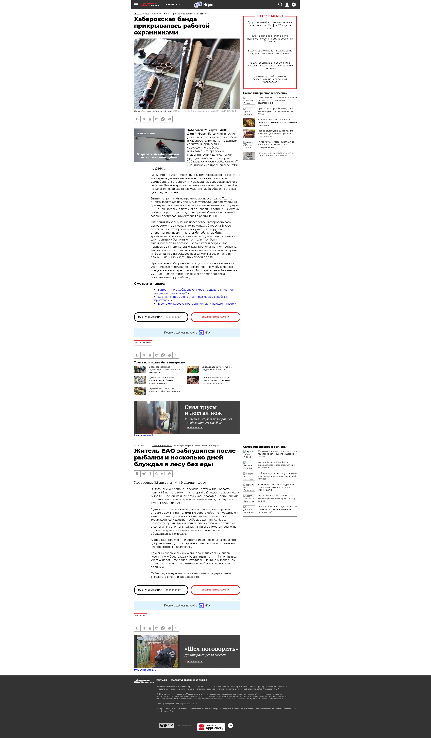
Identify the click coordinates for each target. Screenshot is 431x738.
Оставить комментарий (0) (215, 317)
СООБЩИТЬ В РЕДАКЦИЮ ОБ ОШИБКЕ (189, 680)
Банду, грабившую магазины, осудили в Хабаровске (217, 368)
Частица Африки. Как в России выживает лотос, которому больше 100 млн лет (276, 465)
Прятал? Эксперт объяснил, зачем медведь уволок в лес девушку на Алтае (275, 111)
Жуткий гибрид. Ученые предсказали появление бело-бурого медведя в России (277, 454)
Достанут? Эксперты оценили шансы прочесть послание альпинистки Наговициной (277, 509)
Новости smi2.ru (145, 435)
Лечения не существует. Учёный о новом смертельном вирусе (275, 154)
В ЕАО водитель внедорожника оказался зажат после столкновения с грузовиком (270, 65)
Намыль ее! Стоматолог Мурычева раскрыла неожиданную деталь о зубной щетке (276, 487)
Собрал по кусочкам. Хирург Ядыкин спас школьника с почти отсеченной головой (277, 476)
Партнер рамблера (185, 725)
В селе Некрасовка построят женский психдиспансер (196, 303)
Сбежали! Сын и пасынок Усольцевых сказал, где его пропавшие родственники (277, 100)
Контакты (161, 680)
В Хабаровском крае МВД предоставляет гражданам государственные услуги (216, 380)
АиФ (234, 111)
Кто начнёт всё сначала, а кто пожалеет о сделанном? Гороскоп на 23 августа (270, 38)
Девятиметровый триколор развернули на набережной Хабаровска (270, 79)
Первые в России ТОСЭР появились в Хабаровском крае (165, 389)
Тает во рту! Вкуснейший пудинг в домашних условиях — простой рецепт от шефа (275, 133)
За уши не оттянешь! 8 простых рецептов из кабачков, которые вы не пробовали (277, 122)
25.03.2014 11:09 (141, 13)
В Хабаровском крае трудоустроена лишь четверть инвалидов (164, 370)
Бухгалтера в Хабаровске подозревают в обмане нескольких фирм (161, 380)
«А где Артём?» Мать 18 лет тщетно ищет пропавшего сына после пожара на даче (276, 145)
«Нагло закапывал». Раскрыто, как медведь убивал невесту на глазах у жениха (276, 498)
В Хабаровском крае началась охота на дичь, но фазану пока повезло (270, 52)
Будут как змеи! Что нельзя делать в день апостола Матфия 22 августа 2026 (270, 25)
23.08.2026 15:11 (141, 445)
